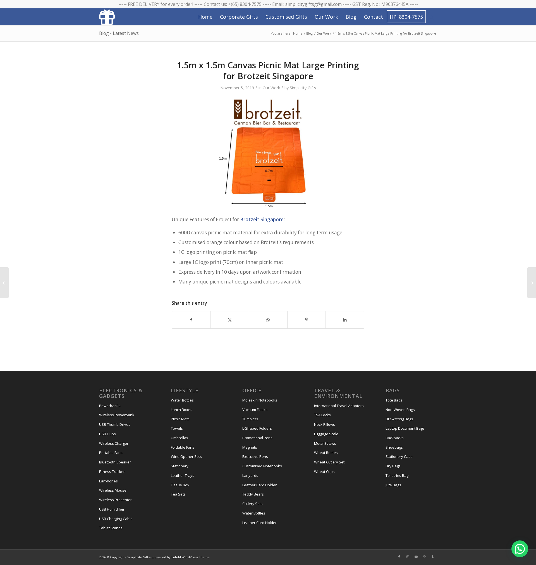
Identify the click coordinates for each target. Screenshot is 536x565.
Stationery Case (399, 456)
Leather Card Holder (259, 484)
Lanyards (250, 475)
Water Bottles (182, 400)
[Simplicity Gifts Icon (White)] (107, 17)
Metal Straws (325, 443)
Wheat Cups (324, 471)
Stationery (179, 465)
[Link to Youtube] (416, 556)
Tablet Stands (111, 527)
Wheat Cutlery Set (329, 462)
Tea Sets (178, 494)
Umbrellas (179, 437)
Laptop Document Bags (405, 428)
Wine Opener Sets (186, 456)
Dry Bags (393, 465)
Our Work (271, 87)
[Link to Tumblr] (433, 556)
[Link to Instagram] (407, 556)
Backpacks (395, 437)
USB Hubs (107, 433)
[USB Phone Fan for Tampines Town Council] (4, 282)
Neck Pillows (324, 424)
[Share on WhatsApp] (268, 319)
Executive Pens (255, 456)
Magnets (249, 447)
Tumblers (250, 418)
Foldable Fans (182, 447)
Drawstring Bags (399, 418)
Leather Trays (182, 475)
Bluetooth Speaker (115, 462)
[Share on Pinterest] (307, 319)
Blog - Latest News (119, 33)
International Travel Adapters (339, 405)
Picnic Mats (180, 418)
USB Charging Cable (116, 518)
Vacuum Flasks (254, 409)
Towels (177, 428)
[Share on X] (230, 319)
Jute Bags (393, 484)
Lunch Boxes (181, 409)
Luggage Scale (326, 433)
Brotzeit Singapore (262, 219)
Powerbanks (110, 405)
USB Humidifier (112, 509)
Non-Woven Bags (400, 409)
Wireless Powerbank (116, 414)
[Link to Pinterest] (424, 556)
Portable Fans (111, 452)
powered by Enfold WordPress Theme (181, 557)
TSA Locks (322, 414)
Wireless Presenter (115, 499)
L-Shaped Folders (257, 428)
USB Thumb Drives (114, 424)
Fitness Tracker (112, 471)
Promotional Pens (257, 437)
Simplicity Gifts (303, 87)
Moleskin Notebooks (259, 400)
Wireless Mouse (112, 490)
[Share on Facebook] (191, 319)
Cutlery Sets (252, 503)
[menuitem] (205, 16)
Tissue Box (180, 484)
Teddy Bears (253, 494)
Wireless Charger (113, 443)
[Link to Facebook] (399, 556)
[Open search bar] (432, 17)
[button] (519, 548)
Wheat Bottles (326, 452)
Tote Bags (394, 400)
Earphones (108, 481)
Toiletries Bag (397, 475)
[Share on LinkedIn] (345, 319)
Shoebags (394, 447)
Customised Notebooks (262, 465)
